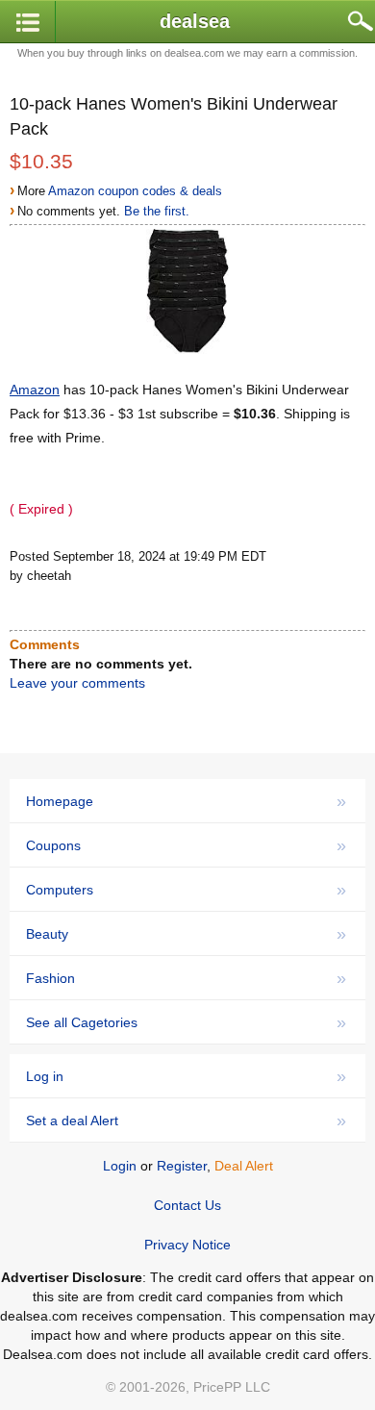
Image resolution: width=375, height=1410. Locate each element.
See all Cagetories (186, 1022)
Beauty (186, 934)
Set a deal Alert (186, 1120)
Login (120, 1165)
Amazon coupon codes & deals (135, 191)
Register (182, 1165)
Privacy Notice (187, 1244)
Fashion (186, 978)
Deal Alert (243, 1165)
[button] (27, 22)
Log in (186, 1076)
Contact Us (187, 1205)
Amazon (35, 389)
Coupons (186, 845)
